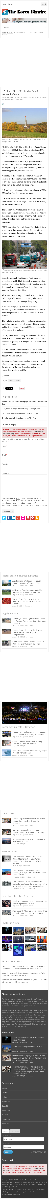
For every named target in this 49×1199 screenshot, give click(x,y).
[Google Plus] (18, 518)
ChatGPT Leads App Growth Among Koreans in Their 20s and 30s (27, 742)
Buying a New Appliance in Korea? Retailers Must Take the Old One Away (28, 831)
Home (4, 32)
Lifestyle (5, 1093)
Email (4, 455)
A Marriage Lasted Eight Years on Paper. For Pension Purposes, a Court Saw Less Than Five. (29, 620)
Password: (7, 1143)
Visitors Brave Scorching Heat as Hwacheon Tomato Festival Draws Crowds (26, 601)
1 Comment (31, 888)
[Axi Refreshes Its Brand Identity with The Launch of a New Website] (30, 939)
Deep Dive (5, 1106)
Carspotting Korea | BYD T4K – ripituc (15, 966)
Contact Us (6, 1119)
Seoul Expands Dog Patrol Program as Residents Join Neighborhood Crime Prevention (24, 981)
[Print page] (24, 104)
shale (18, 381)
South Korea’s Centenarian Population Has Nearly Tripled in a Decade (29, 902)
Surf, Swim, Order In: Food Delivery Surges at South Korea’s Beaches (29, 751)
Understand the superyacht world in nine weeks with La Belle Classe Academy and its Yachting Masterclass (29, 1057)
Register (15, 1131)
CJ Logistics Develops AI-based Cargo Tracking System (21, 409)
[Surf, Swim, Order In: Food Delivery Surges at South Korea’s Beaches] (6, 752)
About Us (5, 1124)
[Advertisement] (24, 62)
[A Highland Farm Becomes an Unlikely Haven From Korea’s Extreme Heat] (6, 592)
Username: (7, 1136)
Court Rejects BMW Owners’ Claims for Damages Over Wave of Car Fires (28, 642)
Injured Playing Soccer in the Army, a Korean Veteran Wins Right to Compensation (27, 632)
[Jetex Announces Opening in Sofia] (42, 939)
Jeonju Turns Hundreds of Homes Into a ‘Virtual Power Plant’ (28, 840)
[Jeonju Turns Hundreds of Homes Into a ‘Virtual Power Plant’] (6, 841)
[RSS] (37, 518)
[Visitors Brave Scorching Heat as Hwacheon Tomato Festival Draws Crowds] (6, 601)
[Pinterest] (33, 518)
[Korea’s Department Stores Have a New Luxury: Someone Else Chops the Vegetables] (6, 820)
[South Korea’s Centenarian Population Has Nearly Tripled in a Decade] (6, 903)
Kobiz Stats (6, 1110)
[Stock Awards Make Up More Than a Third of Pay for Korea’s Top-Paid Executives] (6, 912)
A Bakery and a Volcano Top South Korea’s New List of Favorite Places (26, 582)
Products (5, 1115)
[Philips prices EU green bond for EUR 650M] (18, 931)
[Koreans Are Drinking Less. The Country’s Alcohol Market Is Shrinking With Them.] (6, 734)
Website (5, 464)
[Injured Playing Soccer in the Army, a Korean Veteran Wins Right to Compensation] (6, 631)
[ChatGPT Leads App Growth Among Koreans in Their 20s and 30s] (6, 743)
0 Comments (28, 585)
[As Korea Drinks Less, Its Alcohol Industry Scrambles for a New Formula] (30, 947)
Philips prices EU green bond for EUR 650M (27, 1047)
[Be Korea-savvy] (24, 12)
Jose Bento (6, 980)
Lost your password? (38, 1152)
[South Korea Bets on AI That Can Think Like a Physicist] (7, 930)
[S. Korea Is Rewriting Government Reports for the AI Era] (18, 950)
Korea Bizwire (28, 97)
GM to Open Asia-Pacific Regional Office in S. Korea (20, 413)
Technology (6, 1097)
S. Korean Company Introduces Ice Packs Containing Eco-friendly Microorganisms (23, 974)
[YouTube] (28, 518)
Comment (5, 473)
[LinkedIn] (13, 518)
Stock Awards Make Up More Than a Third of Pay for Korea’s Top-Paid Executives (29, 912)
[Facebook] (9, 518)
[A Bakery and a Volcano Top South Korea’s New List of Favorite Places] (6, 583)
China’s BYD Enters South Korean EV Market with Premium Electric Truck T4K (23, 967)
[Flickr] (23, 518)
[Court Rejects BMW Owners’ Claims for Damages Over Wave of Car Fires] (6, 643)
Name (4, 446)
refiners (11, 381)
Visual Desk (6, 1102)
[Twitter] (4, 518)
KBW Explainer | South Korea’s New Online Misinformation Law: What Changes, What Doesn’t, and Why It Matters (27, 860)
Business (10, 32)
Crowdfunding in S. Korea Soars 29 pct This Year (19, 418)
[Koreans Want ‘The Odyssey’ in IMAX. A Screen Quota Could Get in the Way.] (7, 947)
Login (5, 1131)
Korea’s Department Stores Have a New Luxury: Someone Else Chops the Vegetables (28, 820)
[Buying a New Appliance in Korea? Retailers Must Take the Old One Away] (6, 832)
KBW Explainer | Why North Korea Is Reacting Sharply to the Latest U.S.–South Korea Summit (29, 872)
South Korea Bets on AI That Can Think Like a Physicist (28, 1038)
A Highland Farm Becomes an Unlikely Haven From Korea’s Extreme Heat (27, 591)
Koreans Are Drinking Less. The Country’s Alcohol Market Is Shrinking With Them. (29, 733)
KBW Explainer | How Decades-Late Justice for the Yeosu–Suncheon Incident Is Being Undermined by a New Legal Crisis (29, 883)
